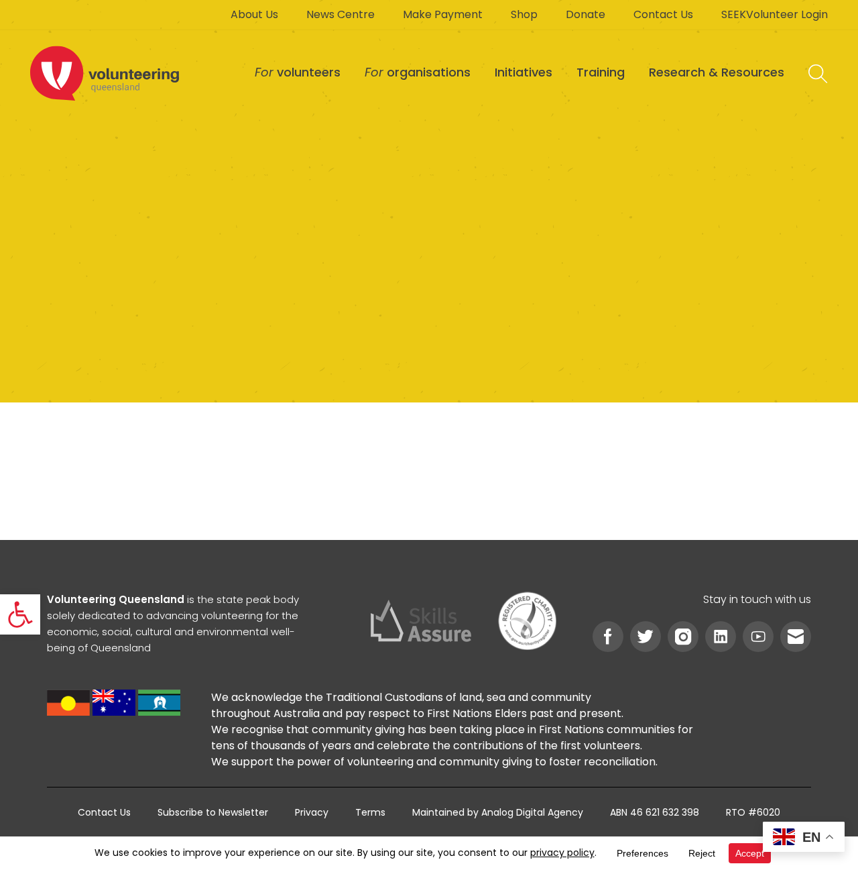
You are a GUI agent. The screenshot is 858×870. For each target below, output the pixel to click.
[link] (20, 614)
